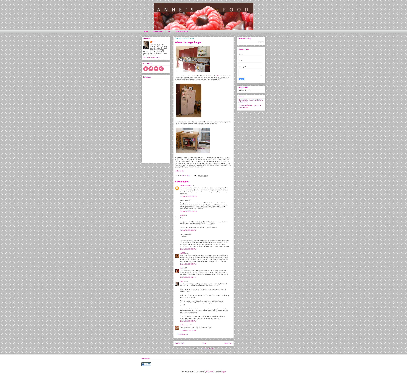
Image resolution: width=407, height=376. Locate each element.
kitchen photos (179, 171)
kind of (217, 76)
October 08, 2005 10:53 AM (188, 211)
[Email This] (199, 176)
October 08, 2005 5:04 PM (188, 249)
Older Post (228, 343)
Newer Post (179, 343)
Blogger (223, 372)
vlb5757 (182, 253)
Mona (181, 268)
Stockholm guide (182, 31)
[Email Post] (195, 175)
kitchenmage (184, 325)
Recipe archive (158, 31)
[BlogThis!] (201, 176)
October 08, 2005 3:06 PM (188, 230)
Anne (181, 281)
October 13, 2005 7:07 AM (188, 330)
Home (146, 31)
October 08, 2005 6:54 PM (188, 264)
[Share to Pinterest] (207, 176)
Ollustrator (209, 372)
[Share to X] (203, 176)
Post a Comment (183, 334)
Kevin (182, 215)
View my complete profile (151, 57)
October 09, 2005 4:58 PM (188, 321)
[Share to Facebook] (205, 176)
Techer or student (185, 185)
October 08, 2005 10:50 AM (188, 196)
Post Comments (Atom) (208, 349)
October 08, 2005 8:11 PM (188, 277)
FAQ (169, 31)
